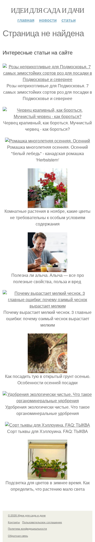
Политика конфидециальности (27, 528)
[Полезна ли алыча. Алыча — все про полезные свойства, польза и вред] (47, 269)
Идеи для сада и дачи (47, 10)
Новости (48, 20)
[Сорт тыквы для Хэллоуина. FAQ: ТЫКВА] (47, 425)
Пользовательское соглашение (42, 522)
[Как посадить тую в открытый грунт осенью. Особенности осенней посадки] (47, 370)
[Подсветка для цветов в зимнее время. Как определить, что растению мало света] (47, 476)
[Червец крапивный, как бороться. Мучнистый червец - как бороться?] (47, 116)
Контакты (14, 522)
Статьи (68, 20)
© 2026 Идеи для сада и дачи (27, 515)
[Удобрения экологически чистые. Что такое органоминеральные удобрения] (47, 401)
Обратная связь (18, 536)
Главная (25, 20)
